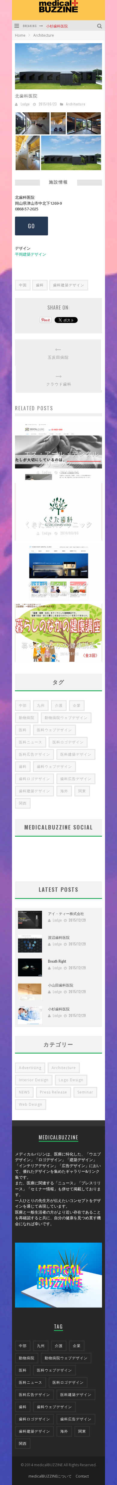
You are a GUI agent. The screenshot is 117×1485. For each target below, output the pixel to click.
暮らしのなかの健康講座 (58, 645)
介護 (59, 705)
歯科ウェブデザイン (54, 766)
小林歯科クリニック (58, 584)
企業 (77, 705)
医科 (23, 729)
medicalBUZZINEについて (50, 1476)
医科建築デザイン (76, 754)
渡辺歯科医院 (59, 937)
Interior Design (34, 1079)
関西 (23, 803)
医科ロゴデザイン (68, 742)
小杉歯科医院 (57, 25)
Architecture (75, 104)
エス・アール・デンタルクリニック (61, 458)
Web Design (30, 1104)
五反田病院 (58, 357)
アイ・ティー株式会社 (66, 913)
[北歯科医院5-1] (83, 123)
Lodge (25, 104)
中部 (23, 705)
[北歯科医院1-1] (71, 152)
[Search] (100, 25)
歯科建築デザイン (68, 285)
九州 (41, 705)
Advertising (30, 1067)
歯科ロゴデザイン (34, 778)
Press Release (53, 1092)
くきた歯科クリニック (58, 524)
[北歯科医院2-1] (27, 152)
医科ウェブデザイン (54, 729)
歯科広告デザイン (76, 778)
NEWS (24, 1092)
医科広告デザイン (34, 754)
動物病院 (26, 717)
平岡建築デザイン (30, 254)
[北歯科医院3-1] (32, 123)
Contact (82, 1476)
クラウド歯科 (58, 384)
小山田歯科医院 (60, 984)
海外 (64, 790)
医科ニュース (30, 742)
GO (31, 226)
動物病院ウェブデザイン (66, 717)
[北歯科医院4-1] (58, 123)
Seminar (85, 1092)
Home (20, 35)
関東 (82, 790)
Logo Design (71, 1079)
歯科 (40, 285)
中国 (23, 285)
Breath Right (57, 961)
